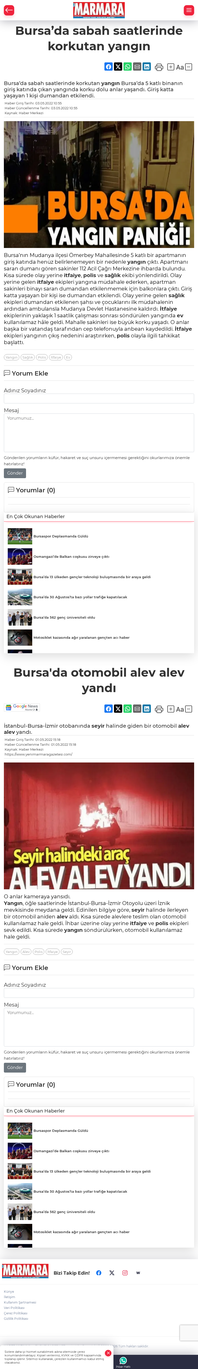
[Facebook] (99, 1273)
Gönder (15, 473)
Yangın (12, 357)
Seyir (67, 952)
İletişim (9, 1297)
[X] (112, 1273)
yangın (110, 83)
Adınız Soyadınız (25, 390)
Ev (68, 357)
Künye (9, 1291)
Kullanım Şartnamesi (20, 1302)
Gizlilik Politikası (16, 1319)
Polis (42, 357)
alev (183, 726)
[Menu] (189, 10)
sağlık (113, 275)
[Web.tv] (138, 1273)
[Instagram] (125, 1273)
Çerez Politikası (15, 1313)
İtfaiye (168, 309)
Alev (26, 952)
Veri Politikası (14, 1308)
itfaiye (72, 275)
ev (180, 315)
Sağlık (27, 357)
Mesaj (11, 410)
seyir (98, 726)
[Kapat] (108, 1353)
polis (89, 275)
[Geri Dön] (9, 10)
